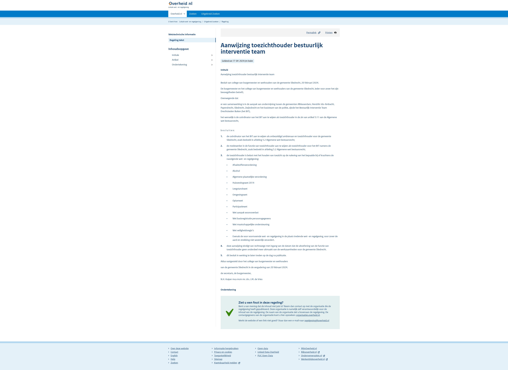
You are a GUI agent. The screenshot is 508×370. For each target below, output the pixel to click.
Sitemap (218, 359)
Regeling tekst (177, 40)
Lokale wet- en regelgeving (190, 21)
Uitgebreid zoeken (211, 21)
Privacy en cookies (223, 352)
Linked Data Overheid (268, 352)
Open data (263, 348)
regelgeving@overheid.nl (316, 320)
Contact (174, 352)
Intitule (175, 55)
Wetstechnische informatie (182, 34)
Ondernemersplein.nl (311, 355)
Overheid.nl (176, 14)
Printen (329, 32)
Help (173, 359)
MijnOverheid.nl (309, 348)
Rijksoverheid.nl (309, 352)
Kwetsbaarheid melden (225, 362)
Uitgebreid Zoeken (210, 13)
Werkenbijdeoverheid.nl (313, 359)
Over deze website (180, 348)
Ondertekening (179, 64)
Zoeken (193, 13)
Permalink (311, 32)
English (174, 355)
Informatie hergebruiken (226, 348)
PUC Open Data (265, 355)
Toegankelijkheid (222, 355)
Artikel (175, 59)
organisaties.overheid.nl (308, 315)
